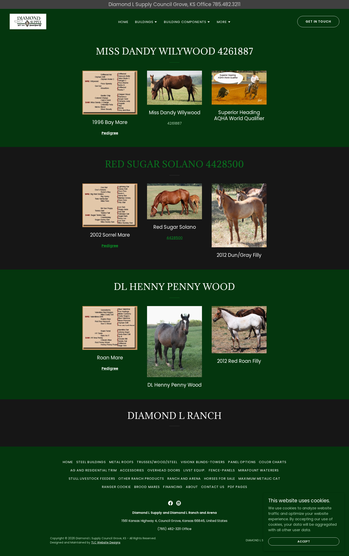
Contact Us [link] (212, 487)
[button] (146, 22)
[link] (28, 21)
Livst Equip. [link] (194, 470)
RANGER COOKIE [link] (116, 487)
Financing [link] (172, 487)
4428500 (174, 237)
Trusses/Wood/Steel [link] (157, 462)
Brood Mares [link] (147, 487)
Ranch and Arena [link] (184, 478)
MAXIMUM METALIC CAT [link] (259, 478)
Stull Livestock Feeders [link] (92, 478)
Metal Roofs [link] (121, 462)
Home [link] (123, 22)
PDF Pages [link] (237, 487)
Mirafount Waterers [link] (258, 470)
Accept (303, 541)
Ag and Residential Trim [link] (93, 470)
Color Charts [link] (272, 462)
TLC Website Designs (105, 542)
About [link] (192, 487)
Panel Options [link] (242, 462)
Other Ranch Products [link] (141, 478)
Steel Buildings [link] (91, 462)
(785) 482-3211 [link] (169, 529)
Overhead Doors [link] (163, 470)
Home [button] (68, 462)
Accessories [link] (132, 470)
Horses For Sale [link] (219, 478)
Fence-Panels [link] (222, 470)
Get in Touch (318, 21)
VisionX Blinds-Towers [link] (203, 462)
